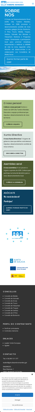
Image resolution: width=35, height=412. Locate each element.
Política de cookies (8, 409)
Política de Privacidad (19, 409)
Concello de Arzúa (10, 301)
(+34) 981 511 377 (12, 359)
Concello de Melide (11, 296)
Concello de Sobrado (11, 298)
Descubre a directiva (14, 153)
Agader (7, 345)
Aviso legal (29, 409)
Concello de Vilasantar (12, 306)
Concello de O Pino (11, 313)
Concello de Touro (10, 303)
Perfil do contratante (11, 328)
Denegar (17, 400)
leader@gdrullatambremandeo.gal (15, 363)
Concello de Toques (11, 308)
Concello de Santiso (11, 310)
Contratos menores (11, 331)
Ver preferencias (17, 405)
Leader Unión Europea (12, 343)
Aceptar (17, 395)
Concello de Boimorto (12, 315)
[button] (32, 374)
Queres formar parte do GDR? (17, 60)
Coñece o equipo (13, 124)
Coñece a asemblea (14, 182)
